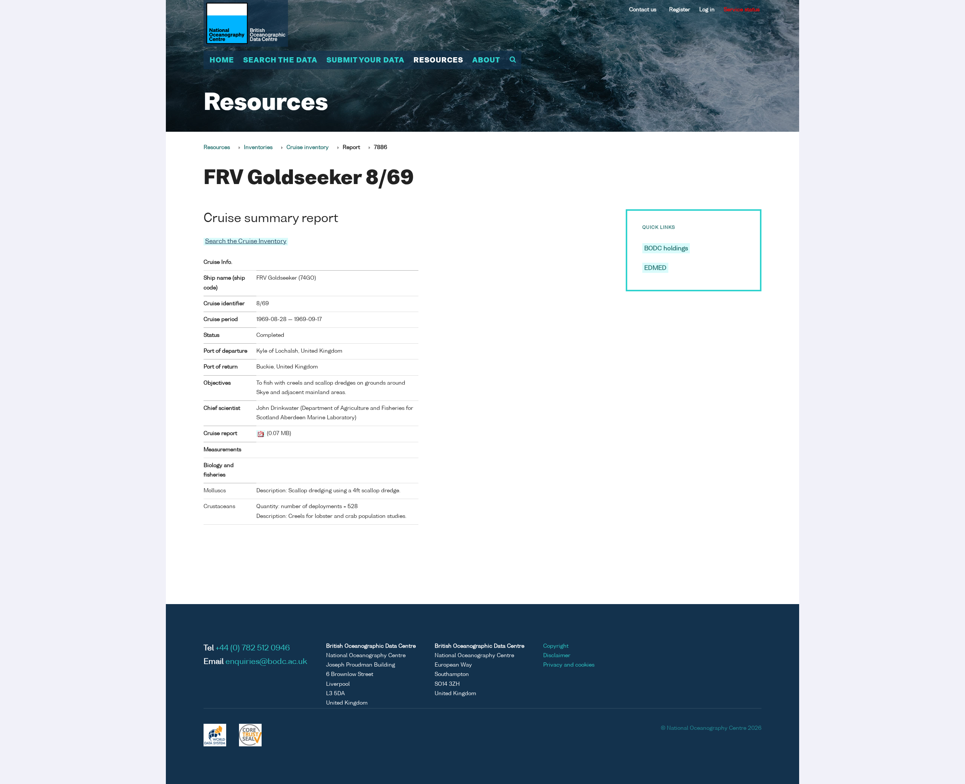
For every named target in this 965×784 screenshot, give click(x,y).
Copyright (555, 646)
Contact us (642, 9)
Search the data (280, 60)
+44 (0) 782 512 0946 (253, 648)
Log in (707, 9)
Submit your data (365, 60)
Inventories (258, 147)
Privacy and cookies (568, 665)
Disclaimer (556, 655)
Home (222, 60)
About (486, 60)
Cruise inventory (307, 147)
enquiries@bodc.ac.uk (266, 662)
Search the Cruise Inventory (245, 242)
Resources (438, 60)
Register (679, 9)
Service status (742, 9)
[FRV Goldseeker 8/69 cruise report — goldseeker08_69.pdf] (260, 433)
